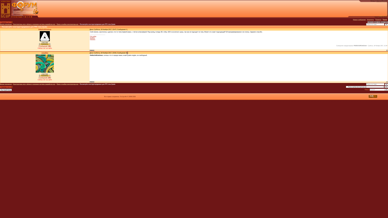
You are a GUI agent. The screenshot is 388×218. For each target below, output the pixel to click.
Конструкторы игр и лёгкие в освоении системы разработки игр (34, 24)
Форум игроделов (6, 24)
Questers (92, 39)
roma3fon (44, 53)
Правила (378, 19)
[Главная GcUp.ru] (5, 17)
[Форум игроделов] (12, 17)
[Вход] (23, 17)
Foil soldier (93, 36)
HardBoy (92, 38)
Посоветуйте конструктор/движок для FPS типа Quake (97, 24)
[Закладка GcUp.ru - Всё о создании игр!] (27, 17)
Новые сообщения (359, 19)
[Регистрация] (17, 17)
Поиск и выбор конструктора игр (67, 24)
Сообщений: (44, 46)
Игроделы (370, 19)
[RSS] (31, 17)
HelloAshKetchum (44, 29)
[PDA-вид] (29, 17)
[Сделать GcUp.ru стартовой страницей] (25, 17)
